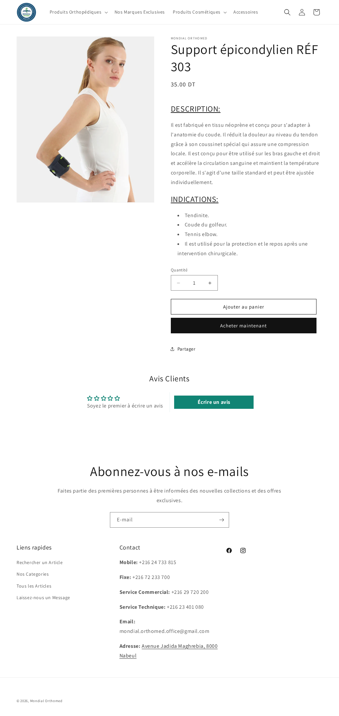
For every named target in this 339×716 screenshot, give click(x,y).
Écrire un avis (214, 402)
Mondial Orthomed (46, 700)
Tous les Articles (34, 586)
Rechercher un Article (40, 562)
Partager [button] (186, 349)
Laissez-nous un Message (43, 597)
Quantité (179, 270)
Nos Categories (33, 574)
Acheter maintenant (243, 325)
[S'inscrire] (221, 520)
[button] (78, 12)
